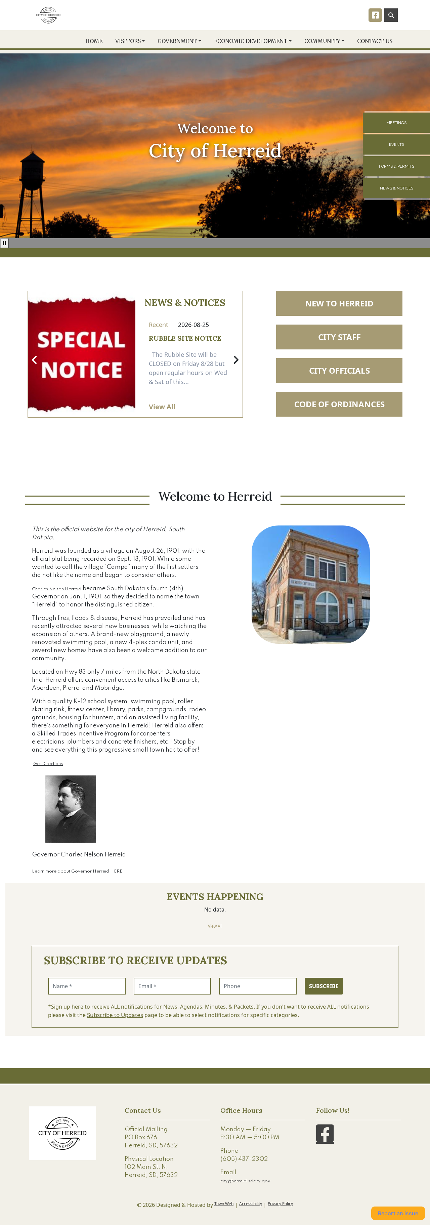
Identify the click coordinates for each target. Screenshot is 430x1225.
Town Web (223, 1204)
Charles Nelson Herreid (56, 589)
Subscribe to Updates (115, 1015)
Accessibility (250, 1204)
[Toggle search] (391, 15)
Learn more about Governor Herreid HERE (77, 871)
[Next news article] (235, 360)
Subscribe (324, 986)
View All (162, 406)
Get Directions (48, 764)
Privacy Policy (280, 1204)
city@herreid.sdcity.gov (245, 1181)
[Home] (48, 15)
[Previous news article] (34, 360)
